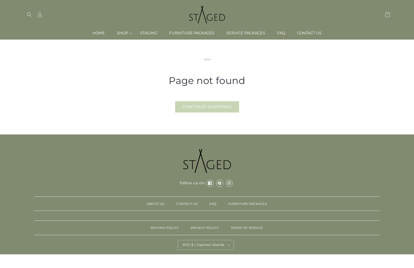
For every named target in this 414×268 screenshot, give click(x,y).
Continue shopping (207, 106)
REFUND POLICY (165, 228)
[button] (29, 14)
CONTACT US (187, 204)
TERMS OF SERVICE (246, 228)
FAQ (213, 204)
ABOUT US (155, 204)
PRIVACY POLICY (205, 228)
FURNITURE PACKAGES (247, 204)
